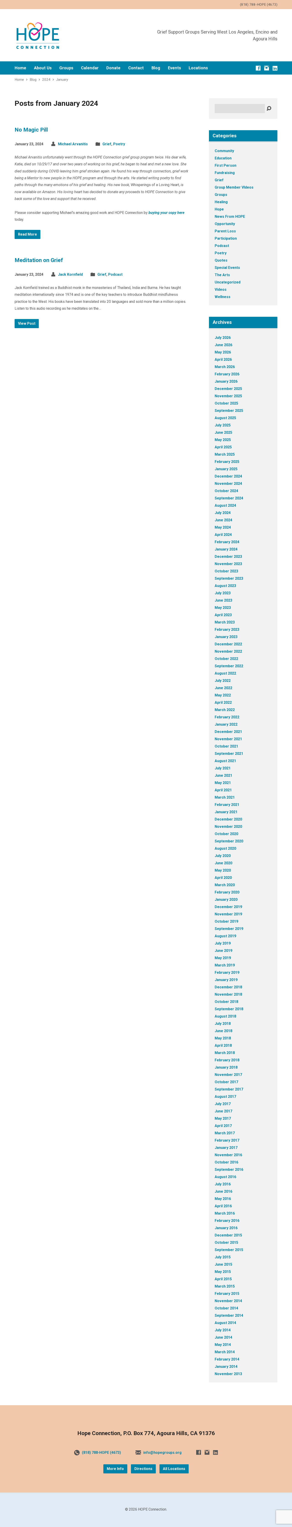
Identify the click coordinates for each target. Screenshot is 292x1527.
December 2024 (228, 476)
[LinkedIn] (275, 68)
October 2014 (226, 1308)
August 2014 (225, 1323)
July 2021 (223, 768)
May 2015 (223, 1272)
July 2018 (223, 1023)
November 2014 (228, 1301)
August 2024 (225, 505)
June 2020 (223, 863)
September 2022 (229, 666)
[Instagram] (266, 68)
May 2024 (223, 527)
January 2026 (226, 381)
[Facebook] (258, 68)
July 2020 (223, 856)
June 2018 (223, 1031)
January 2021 (226, 812)
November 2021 (228, 739)
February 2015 (227, 1293)
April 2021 (223, 790)
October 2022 (226, 659)
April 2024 (223, 534)
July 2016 (223, 1184)
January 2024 (226, 549)
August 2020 (225, 848)
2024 (46, 80)
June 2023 (223, 600)
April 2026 (223, 359)
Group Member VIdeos (234, 187)
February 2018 (227, 1060)
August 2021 (225, 761)
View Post (26, 323)
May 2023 (223, 607)
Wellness (222, 297)
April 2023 (223, 615)
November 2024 (228, 483)
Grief (106, 144)
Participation (226, 238)
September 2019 (229, 929)
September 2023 (229, 578)
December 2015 (228, 1235)
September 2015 (229, 1250)
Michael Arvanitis (73, 144)
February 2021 (227, 804)
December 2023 (228, 556)
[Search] (268, 108)
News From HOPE (230, 216)
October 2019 (226, 921)
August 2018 (225, 1016)
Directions (143, 1469)
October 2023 (226, 571)
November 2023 (228, 564)
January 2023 (226, 637)
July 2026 (223, 337)
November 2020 (228, 826)
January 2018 (226, 1067)
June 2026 (223, 345)
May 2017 (223, 1118)
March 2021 (225, 797)
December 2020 (228, 819)
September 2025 (229, 410)
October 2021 (226, 746)
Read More (27, 234)
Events (174, 68)
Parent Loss (225, 231)
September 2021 (229, 753)
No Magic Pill (31, 130)
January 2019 (226, 980)
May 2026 (223, 352)
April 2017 (223, 1126)
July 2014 (223, 1330)
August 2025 (225, 418)
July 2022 (223, 680)
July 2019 (223, 943)
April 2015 (223, 1279)
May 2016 (223, 1199)
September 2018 (229, 1009)
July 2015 (223, 1257)
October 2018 (226, 1002)
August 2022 (225, 673)
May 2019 (223, 958)
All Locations (174, 1469)
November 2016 (228, 1155)
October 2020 (226, 834)
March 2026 (225, 367)
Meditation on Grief (39, 260)
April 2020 (223, 877)
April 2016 (223, 1206)
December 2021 (228, 732)
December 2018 (228, 987)
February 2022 (227, 717)
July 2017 (223, 1104)
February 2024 (227, 542)
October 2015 (226, 1242)
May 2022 (223, 695)
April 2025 (223, 447)
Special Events (227, 267)
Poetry (119, 144)
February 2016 (227, 1220)
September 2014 (229, 1315)
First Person (225, 165)
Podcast (115, 274)
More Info (115, 1469)
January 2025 (226, 469)
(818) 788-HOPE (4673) (101, 1452)
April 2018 (223, 1045)
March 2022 (225, 710)
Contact (136, 68)
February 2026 (227, 374)
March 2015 (225, 1286)
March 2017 (225, 1133)
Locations (198, 68)
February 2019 (227, 972)
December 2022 (228, 644)
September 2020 (229, 841)
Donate (113, 68)
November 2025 (228, 396)
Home (20, 68)
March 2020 (225, 885)
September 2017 (229, 1089)
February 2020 (227, 892)
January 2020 (226, 899)
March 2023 (225, 622)
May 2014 (223, 1345)
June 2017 (223, 1111)
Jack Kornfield (70, 274)
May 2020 (223, 870)
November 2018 (228, 994)
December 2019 (228, 907)
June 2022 (223, 688)
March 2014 (225, 1352)
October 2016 (226, 1162)
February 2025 (227, 462)
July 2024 (223, 513)
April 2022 (223, 702)
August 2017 (225, 1096)
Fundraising (225, 173)
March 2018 (225, 1053)
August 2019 (225, 936)
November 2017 (228, 1075)
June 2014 (223, 1337)
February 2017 (227, 1140)
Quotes (221, 260)
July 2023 (223, 593)
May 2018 (223, 1038)
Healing (221, 202)
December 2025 (228, 389)
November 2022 (228, 651)
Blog (155, 68)
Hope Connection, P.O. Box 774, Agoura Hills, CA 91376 (146, 1433)
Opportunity (225, 224)
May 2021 (223, 783)
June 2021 (223, 775)
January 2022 (226, 724)
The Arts (222, 275)
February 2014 (227, 1359)
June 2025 (223, 432)
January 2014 (226, 1366)
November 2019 (228, 914)
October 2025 (226, 403)
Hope (219, 209)
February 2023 (227, 629)
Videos (221, 289)
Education (223, 158)
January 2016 (226, 1228)
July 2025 (223, 425)
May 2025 (223, 440)
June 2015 (223, 1264)
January (62, 80)
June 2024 (223, 520)
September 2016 (229, 1169)
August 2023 (225, 586)
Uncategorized (227, 282)
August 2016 (225, 1177)
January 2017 (226, 1147)
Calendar (90, 68)
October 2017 (226, 1082)
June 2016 (223, 1191)
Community (224, 151)
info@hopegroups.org (162, 1452)
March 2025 (225, 454)
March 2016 (225, 1213)
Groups (66, 68)
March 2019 (225, 965)
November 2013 (228, 1374)
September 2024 (229, 498)
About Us (43, 68)
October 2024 (226, 491)
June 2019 (223, 950)
